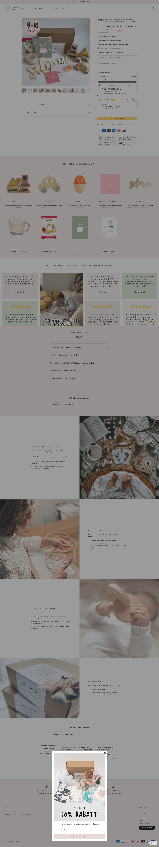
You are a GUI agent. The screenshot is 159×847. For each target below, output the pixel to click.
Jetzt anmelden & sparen (79, 837)
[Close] (105, 753)
